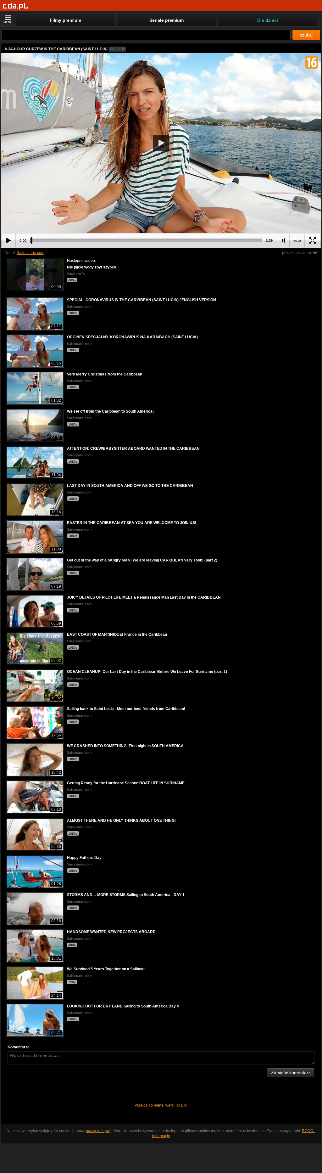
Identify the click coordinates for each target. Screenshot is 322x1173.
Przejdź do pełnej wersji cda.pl (161, 1105)
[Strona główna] (15, 6)
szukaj (306, 34)
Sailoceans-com (30, 253)
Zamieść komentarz (290, 1072)
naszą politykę (98, 1131)
